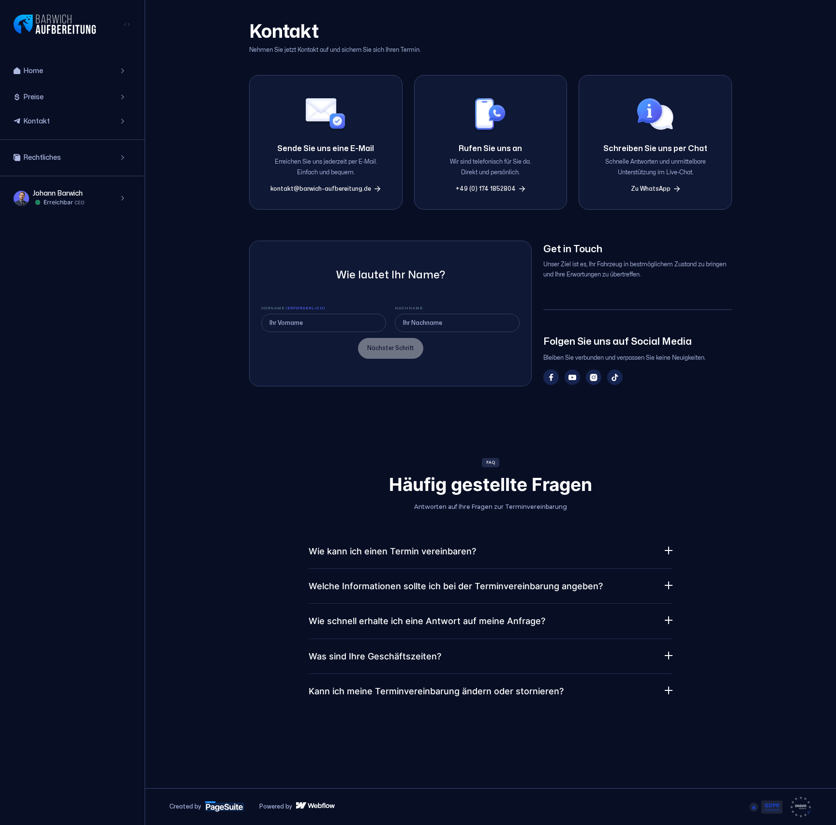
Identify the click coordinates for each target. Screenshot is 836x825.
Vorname (293, 308)
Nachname (409, 308)
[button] (72, 71)
